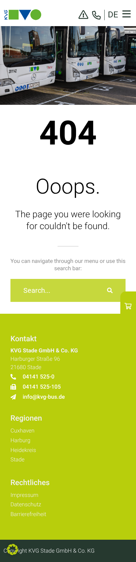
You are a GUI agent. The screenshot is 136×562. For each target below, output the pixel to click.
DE (113, 14)
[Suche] (110, 290)
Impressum (24, 495)
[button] (12, 549)
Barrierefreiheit (28, 514)
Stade (17, 459)
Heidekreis (23, 450)
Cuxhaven (22, 430)
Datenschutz (25, 504)
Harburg (20, 440)
